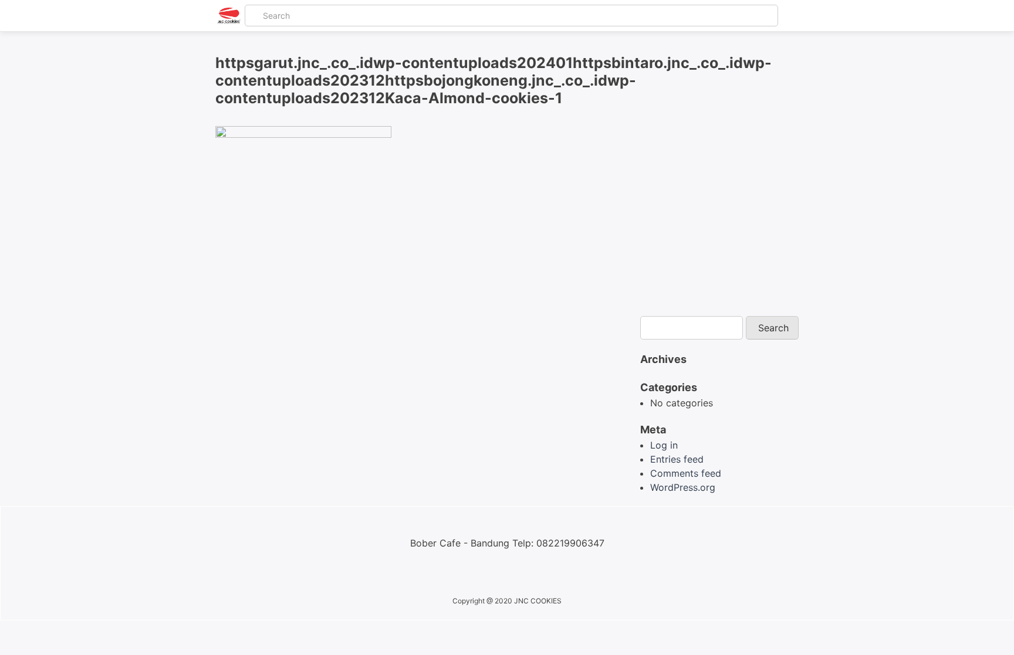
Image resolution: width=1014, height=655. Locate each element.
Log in (664, 445)
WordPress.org (682, 487)
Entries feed (677, 459)
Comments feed (685, 473)
